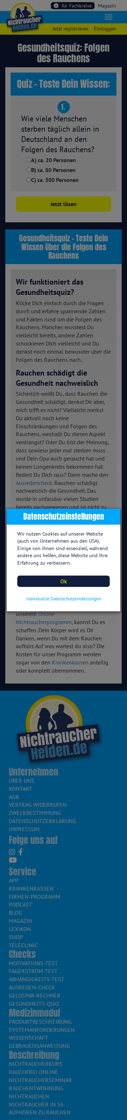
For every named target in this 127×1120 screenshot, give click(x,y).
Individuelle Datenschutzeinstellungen (63, 599)
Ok (63, 581)
